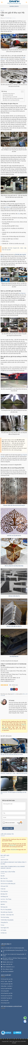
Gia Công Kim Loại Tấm (7, 993)
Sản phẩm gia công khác (7, 912)
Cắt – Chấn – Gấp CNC (7, 981)
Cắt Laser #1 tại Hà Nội (7, 995)
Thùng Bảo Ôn (4, 922)
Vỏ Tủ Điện (3, 930)
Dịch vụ (2, 10)
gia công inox (22, 293)
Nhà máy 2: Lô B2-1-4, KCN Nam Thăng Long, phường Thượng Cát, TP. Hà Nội (15, 959)
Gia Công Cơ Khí (5, 1002)
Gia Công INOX (5, 990)
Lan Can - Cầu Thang (6, 899)
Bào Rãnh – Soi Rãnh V (7, 986)
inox (19, 213)
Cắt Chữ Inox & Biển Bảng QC (8, 883)
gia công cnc (7, 207)
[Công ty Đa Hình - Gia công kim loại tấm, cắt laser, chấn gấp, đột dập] (14, 2)
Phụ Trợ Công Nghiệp (6, 909)
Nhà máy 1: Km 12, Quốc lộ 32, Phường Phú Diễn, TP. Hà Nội (14, 955)
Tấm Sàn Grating (5, 917)
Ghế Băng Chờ (4, 896)
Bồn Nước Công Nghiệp (7, 881)
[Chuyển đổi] (26, 920)
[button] (2, 2)
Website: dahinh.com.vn (8, 962)
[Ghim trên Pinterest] (16, 689)
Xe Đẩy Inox (4, 932)
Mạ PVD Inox (4, 901)
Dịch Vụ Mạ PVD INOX (7, 988)
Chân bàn (3, 888)
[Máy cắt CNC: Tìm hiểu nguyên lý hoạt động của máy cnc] (14, 783)
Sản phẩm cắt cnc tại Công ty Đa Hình (11, 100)
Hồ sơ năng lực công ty (8, 969)
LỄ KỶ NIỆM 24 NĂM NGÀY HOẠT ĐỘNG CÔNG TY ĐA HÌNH (14, 863)
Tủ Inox (2, 925)
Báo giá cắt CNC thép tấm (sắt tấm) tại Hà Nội (12, 754)
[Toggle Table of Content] (21, 91)
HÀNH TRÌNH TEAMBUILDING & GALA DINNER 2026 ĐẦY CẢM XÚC (13, 867)
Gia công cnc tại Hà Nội (8, 95)
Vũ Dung (13, 18)
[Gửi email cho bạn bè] (14, 689)
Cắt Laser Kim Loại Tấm (7, 979)
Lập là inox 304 (4, 859)
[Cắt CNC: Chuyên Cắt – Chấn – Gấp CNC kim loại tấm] (14, 764)
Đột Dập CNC (4, 894)
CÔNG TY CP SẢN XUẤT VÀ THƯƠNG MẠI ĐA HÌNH (12, 948)
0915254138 (14, 849)
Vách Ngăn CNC (5, 927)
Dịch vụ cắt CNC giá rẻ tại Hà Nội (10, 96)
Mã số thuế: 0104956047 (8, 971)
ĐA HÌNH (23, 1041)
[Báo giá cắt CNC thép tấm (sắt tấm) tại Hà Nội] (14, 745)
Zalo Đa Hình (12, 845)
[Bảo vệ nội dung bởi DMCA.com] (17, 1032)
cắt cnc (24, 693)
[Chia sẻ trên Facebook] (11, 689)
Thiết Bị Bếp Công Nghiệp (7, 920)
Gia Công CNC (5, 1000)
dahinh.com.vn (14, 6)
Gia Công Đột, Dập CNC (7, 983)
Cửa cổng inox (4, 891)
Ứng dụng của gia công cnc (9, 93)
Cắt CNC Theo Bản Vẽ (7, 998)
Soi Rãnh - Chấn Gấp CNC (7, 914)
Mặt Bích (3, 904)
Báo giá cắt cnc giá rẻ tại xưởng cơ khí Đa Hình (13, 98)
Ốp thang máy (4, 907)
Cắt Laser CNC (4, 886)
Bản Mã (2, 875)
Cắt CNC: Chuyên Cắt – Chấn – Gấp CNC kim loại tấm (14, 773)
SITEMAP (14, 1042)
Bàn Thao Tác (4, 878)
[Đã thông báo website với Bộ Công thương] (7, 1032)
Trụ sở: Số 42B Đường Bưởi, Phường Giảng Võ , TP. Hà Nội (15, 951)
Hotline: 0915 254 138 (7, 964)
